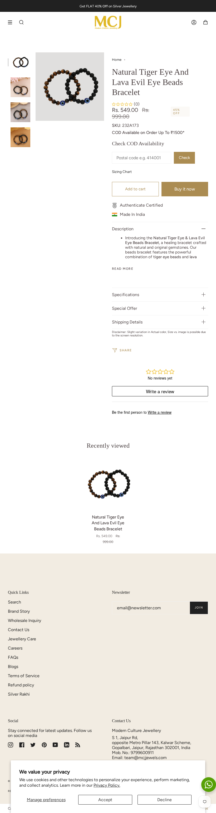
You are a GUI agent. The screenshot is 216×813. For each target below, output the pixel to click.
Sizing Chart (122, 171)
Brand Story (19, 611)
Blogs (13, 666)
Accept (105, 799)
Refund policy (21, 684)
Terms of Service (24, 675)
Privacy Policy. (107, 785)
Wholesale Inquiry (24, 620)
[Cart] (205, 22)
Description (123, 228)
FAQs (13, 657)
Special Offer (124, 308)
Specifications (125, 294)
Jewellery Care (22, 638)
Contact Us (18, 629)
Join (199, 607)
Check (184, 157)
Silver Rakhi (19, 694)
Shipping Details (127, 322)
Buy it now (184, 189)
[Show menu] (12, 22)
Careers (15, 648)
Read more (122, 268)
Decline (164, 799)
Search (14, 602)
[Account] (194, 22)
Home (116, 60)
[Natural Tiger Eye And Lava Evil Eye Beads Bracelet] (108, 484)
